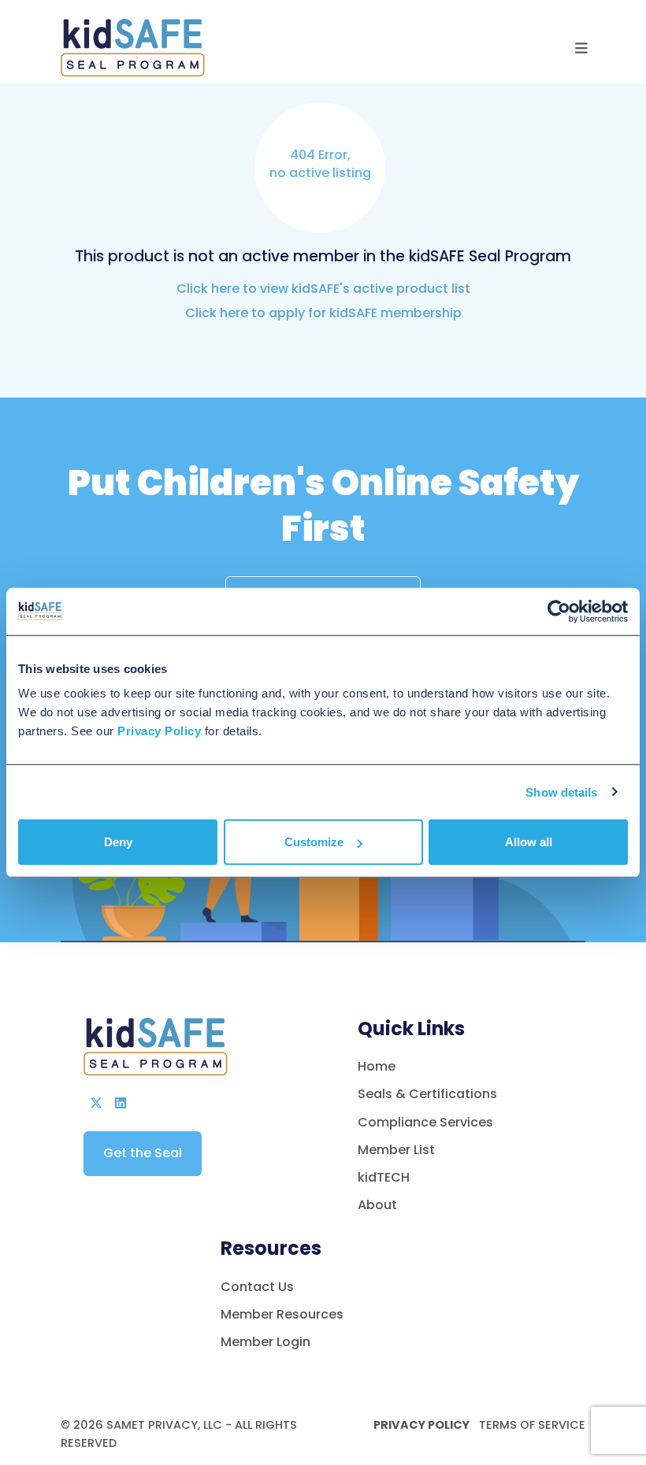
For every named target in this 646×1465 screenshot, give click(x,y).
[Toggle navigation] (581, 48)
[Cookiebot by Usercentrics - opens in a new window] (559, 611)
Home (376, 1066)
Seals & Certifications (427, 1093)
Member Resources (282, 1314)
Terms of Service (530, 1425)
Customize (313, 842)
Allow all (528, 842)
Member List (396, 1149)
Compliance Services (425, 1122)
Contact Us (257, 1286)
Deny (118, 842)
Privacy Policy (421, 1425)
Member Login (265, 1341)
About (377, 1204)
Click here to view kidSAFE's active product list (323, 288)
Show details (561, 791)
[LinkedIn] (120, 1103)
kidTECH (384, 1177)
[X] (96, 1103)
